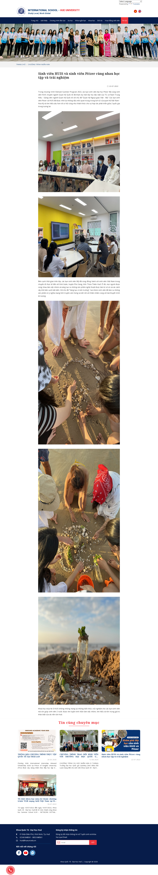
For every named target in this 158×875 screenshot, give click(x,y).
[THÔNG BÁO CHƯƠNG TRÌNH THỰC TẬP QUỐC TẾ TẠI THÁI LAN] (37, 741)
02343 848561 (25, 837)
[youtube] (25, 852)
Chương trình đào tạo (57, 20)
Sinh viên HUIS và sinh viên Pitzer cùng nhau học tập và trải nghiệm (121, 755)
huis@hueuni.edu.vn (28, 840)
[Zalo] (32, 852)
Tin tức (124, 20)
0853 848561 (37, 837)
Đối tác (100, 20)
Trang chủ (34, 20)
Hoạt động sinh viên (112, 20)
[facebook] (18, 852)
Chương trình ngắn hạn (39, 64)
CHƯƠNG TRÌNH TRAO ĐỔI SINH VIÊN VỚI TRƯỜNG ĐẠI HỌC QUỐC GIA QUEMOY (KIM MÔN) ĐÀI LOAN (79, 755)
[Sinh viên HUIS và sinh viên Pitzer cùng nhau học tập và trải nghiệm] (121, 741)
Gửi (92, 842)
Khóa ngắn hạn (80, 20)
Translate (136, 4)
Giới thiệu (44, 20)
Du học (70, 20)
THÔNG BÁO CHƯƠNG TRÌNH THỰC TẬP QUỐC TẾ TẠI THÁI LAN (37, 755)
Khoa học (91, 20)
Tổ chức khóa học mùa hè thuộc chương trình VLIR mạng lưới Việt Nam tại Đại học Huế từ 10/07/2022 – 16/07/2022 (37, 800)
